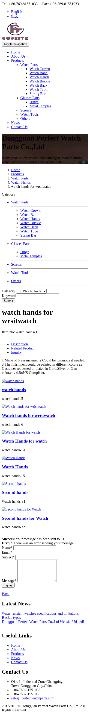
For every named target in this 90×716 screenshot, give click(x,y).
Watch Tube (38, 89)
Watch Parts (29, 65)
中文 (14, 16)
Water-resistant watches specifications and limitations (40, 613)
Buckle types (11, 617)
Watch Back (38, 85)
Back (5, 594)
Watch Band (39, 73)
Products (17, 60)
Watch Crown (40, 69)
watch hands (14, 389)
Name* (7, 547)
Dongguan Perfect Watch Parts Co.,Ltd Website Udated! (43, 622)
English (16, 12)
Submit (8, 300)
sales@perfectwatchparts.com (32, 698)
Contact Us (19, 127)
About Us (18, 56)
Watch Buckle (40, 81)
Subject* (8, 557)
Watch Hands (39, 77)
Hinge (34, 102)
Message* (9, 581)
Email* (7, 552)
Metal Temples (40, 106)
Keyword (9, 296)
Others (25, 118)
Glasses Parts (29, 98)
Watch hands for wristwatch (28, 415)
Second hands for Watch (25, 518)
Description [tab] (19, 344)
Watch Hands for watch (24, 441)
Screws (25, 110)
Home (15, 52)
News (15, 123)
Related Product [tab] (22, 348)
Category (8, 291)
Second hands (15, 492)
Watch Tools (29, 114)
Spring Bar (37, 94)
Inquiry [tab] (16, 352)
